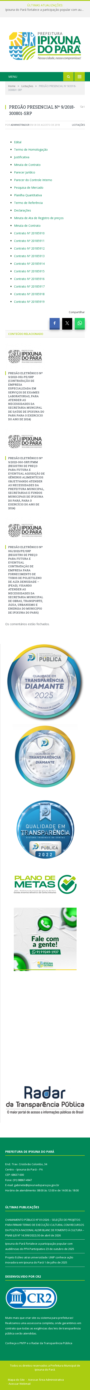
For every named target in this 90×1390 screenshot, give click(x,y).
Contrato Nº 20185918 (29, 294)
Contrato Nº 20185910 (29, 233)
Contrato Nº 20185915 (29, 271)
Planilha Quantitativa (28, 195)
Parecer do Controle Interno (33, 180)
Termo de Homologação (31, 149)
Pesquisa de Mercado (28, 188)
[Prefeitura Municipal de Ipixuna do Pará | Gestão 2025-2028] (45, 45)
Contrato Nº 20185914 (29, 264)
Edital (17, 142)
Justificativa (21, 157)
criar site (30, 1318)
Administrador (20, 124)
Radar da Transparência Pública (51, 1343)
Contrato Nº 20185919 (29, 302)
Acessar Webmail (20, 1384)
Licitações (78, 124)
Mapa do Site (16, 1380)
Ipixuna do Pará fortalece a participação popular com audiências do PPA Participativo (46, 10)
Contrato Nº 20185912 (29, 248)
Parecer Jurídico (24, 172)
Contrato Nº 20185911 (29, 241)
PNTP (22, 1343)
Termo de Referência (28, 203)
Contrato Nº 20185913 (29, 256)
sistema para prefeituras (57, 1318)
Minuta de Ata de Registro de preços (39, 218)
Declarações (22, 210)
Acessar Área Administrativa (46, 1380)
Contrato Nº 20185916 (29, 279)
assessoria (34, 1323)
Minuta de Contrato (27, 165)
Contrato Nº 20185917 (29, 286)
